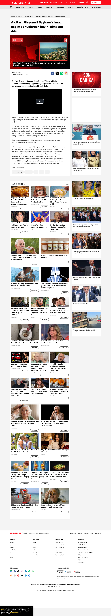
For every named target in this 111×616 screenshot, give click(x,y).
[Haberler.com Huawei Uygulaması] (76, 572)
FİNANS (39, 7)
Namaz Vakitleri (60, 545)
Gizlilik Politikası (82, 545)
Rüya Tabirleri (59, 552)
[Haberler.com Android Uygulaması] (68, 572)
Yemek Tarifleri (60, 555)
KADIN (31, 7)
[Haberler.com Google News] (11, 571)
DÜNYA (70, 7)
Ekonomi (12, 542)
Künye (91, 533)
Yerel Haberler (36, 555)
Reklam (80, 533)
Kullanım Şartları (82, 542)
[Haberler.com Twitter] (18, 571)
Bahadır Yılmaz (28, 172)
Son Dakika (13, 550)
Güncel (20, 16)
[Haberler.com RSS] (11, 575)
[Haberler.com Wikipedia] (14, 575)
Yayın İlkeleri (98, 533)
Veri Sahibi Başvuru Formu (85, 552)
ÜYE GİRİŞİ (97, 2)
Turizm (34, 550)
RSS (79, 560)
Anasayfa (12, 16)
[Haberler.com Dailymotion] (29, 575)
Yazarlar (35, 552)
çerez (3, 609)
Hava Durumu (59, 542)
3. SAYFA (49, 7)
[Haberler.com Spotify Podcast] (33, 571)
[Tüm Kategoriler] (11, 7)
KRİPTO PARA (71, 3)
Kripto (11, 552)
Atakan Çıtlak (21, 167)
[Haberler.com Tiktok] (22, 575)
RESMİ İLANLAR (82, 7)
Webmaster (81, 555)
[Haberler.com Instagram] (22, 571)
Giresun (47, 172)
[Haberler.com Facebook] (14, 571)
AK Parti (41, 172)
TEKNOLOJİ (60, 7)
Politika (36, 172)
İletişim (86, 533)
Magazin (12, 547)
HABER (81, 3)
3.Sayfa (12, 555)
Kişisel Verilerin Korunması (85, 550)
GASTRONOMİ (96, 7)
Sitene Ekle (81, 562)
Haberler (12, 539)
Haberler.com (59, 539)
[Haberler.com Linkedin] (25, 571)
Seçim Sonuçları (60, 547)
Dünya (11, 557)
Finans (34, 547)
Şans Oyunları (59, 550)
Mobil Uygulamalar (83, 557)
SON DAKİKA (20, 7)
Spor (11, 545)
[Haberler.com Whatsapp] (29, 571)
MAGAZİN (53, 3)
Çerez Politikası (82, 547)
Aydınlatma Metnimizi (15, 612)
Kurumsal (81, 539)
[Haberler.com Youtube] (18, 575)
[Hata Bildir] (52, 590)
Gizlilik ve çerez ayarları (43, 590)
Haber (49, 586)
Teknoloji (35, 545)
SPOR (62, 3)
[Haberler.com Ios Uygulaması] (60, 572)
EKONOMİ (44, 3)
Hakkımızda (73, 533)
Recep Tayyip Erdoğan (17, 172)
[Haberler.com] (18, 534)
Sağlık (34, 542)
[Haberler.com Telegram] (25, 575)
